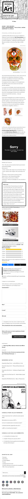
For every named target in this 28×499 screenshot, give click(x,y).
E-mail (4, 310)
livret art (10, 475)
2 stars (3, 255)
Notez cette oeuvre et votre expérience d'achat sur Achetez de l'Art (13, 332)
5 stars (3, 249)
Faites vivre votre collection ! (21, 383)
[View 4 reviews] (13, 251)
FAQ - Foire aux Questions (8, 466)
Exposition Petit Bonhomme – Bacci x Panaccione (13, 378)
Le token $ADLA (6, 460)
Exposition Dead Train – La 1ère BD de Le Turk (12, 363)
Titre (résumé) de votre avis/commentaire (12, 325)
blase (13, 475)
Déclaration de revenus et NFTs (9, 420)
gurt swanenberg (21, 276)
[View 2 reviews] (13, 255)
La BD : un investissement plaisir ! (9, 428)
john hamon (19, 475)
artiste (4, 276)
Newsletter (5, 458)
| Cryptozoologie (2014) (10, 223)
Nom (3, 304)
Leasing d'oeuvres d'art (7, 463)
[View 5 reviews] (13, 249)
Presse (4, 462)
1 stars (3, 257)
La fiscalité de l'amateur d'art (11, 436)
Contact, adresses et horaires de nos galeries (12, 465)
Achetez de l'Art (8, 15)
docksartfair (14, 276)
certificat (9, 276)
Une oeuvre (10, 26)
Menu (14, 21)
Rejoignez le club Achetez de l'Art (11, 270)
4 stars (3, 251)
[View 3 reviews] (13, 253)
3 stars (3, 253)
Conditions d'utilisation (13, 491)
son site (18, 244)
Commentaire (5, 287)
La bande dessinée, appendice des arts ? (11, 425)
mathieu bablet (4, 475)
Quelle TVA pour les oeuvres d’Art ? (12, 438)
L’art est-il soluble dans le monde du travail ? (12, 422)
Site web (4, 316)
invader (15, 475)
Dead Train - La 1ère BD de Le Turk (10, 17)
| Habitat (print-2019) (9, 238)
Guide (4, 26)
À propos (4, 457)
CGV (19, 491)
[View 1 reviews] (13, 257)
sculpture (4, 277)
